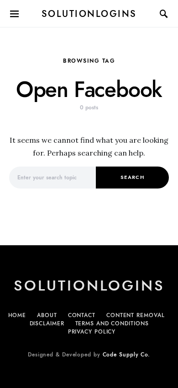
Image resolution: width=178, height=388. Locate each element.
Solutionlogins (89, 13)
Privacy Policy (92, 331)
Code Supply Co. (127, 354)
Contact (81, 315)
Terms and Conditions (112, 323)
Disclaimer (47, 323)
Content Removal (135, 315)
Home (17, 315)
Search (132, 177)
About (47, 315)
